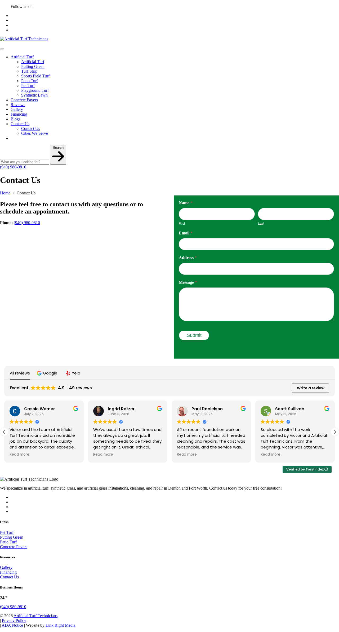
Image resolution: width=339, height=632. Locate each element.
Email (186, 233)
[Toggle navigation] (2, 49)
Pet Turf (28, 85)
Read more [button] (19, 454)
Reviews (18, 104)
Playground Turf (35, 90)
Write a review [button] (310, 388)
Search (58, 148)
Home (5, 193)
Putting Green (32, 66)
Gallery (17, 109)
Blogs (15, 119)
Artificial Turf (22, 57)
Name (186, 203)
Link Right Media (60, 625)
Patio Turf (29, 81)
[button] (47, 373)
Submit (194, 335)
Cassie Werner (39, 409)
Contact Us (20, 123)
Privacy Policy (14, 620)
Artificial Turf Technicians (35, 615)
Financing (19, 114)
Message (188, 282)
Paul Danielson (207, 409)
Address (188, 257)
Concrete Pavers (24, 100)
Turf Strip (29, 71)
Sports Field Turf (35, 76)
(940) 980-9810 (13, 167)
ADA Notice (12, 625)
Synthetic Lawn (34, 95)
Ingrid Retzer (121, 409)
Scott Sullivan (289, 409)
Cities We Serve (34, 133)
